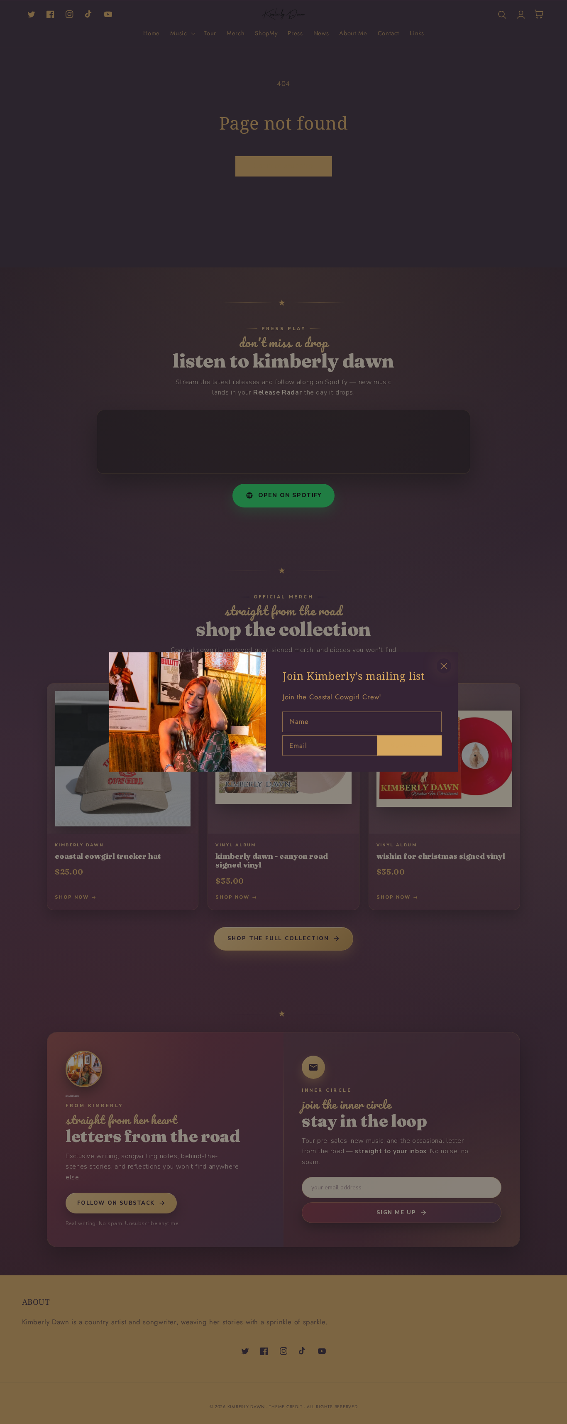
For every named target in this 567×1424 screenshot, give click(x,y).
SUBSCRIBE (409, 745)
